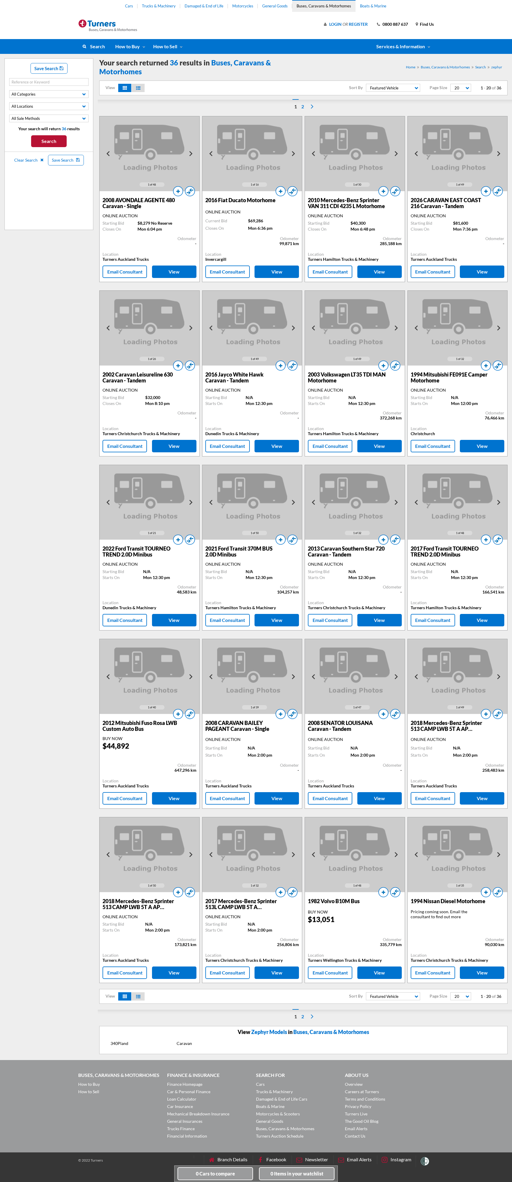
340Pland (119, 1043)
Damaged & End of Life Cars (281, 1098)
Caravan (184, 1043)
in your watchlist (297, 1173)
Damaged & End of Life (204, 6)
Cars (129, 6)
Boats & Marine (373, 6)
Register (358, 24)
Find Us (427, 24)
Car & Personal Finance (188, 1091)
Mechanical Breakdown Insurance (198, 1113)
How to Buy (127, 46)
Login (335, 24)
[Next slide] (190, 153)
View (174, 271)
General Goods (275, 6)
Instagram (401, 1159)
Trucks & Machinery (159, 6)
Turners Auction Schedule (279, 1135)
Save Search (46, 68)
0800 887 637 (395, 24)
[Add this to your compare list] (190, 191)
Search (97, 46)
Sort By (356, 88)
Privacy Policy (358, 1106)
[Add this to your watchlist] (178, 191)
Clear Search (26, 160)
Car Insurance (180, 1106)
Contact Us (355, 1135)
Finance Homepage (184, 1084)
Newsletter (316, 1159)
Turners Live (356, 1113)
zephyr (496, 67)
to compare (215, 1173)
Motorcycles (242, 6)
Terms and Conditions (365, 1098)
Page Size (438, 88)
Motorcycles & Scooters (278, 1113)
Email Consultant (125, 271)
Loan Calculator (181, 1098)
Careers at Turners (362, 1091)
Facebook (276, 1159)
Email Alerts (356, 1128)
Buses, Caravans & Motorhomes (324, 6)
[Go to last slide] (108, 153)
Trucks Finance (181, 1128)
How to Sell (165, 46)
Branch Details (232, 1159)
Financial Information (187, 1135)
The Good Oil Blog (361, 1121)
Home (410, 67)
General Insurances (184, 1121)
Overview (354, 1084)
